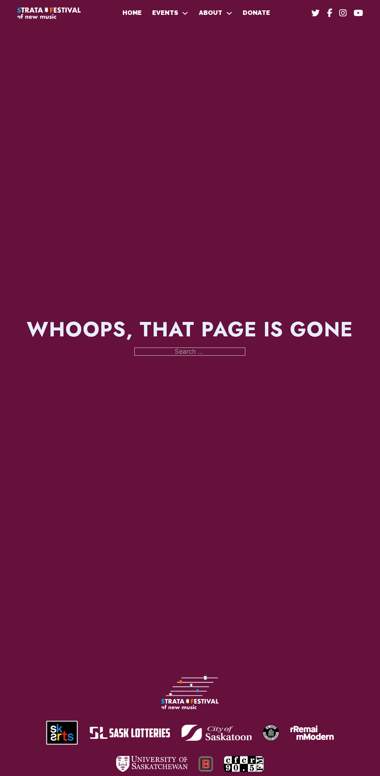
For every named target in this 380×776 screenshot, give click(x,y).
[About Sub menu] (229, 13)
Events (165, 12)
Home (132, 12)
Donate (256, 12)
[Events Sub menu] (185, 13)
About (210, 12)
